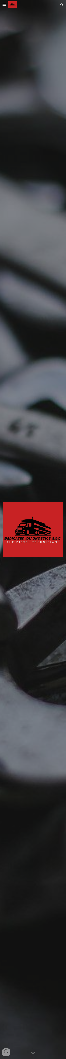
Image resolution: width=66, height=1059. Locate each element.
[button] (4, 4)
